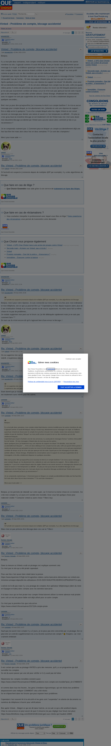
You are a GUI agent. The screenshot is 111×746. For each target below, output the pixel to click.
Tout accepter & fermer (71, 387)
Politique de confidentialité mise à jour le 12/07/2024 (44, 381)
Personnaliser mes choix (71, 381)
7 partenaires (51, 369)
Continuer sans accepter (73, 359)
